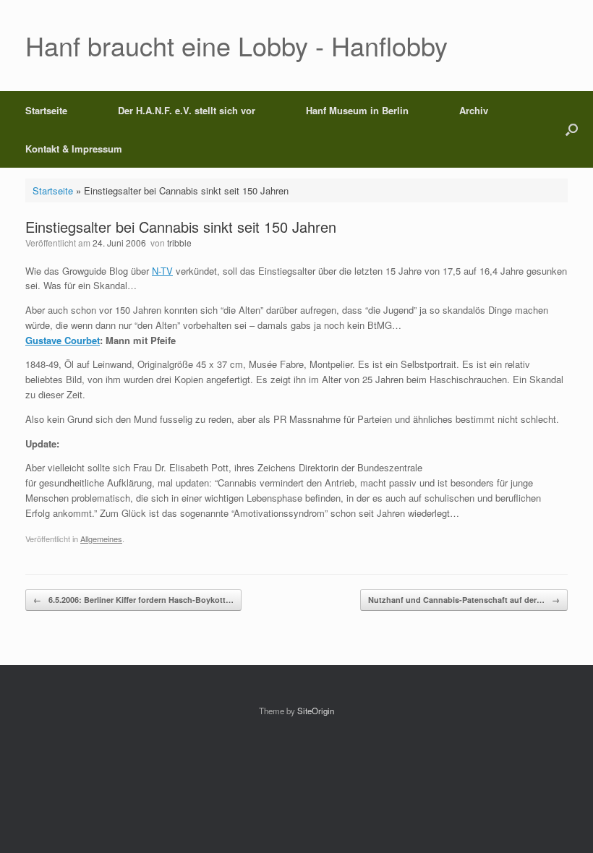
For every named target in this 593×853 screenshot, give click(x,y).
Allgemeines (101, 538)
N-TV (162, 271)
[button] (571, 129)
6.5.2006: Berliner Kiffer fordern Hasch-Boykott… (133, 599)
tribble (179, 242)
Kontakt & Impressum (73, 148)
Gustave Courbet (62, 340)
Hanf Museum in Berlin (357, 110)
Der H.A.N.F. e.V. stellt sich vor (186, 110)
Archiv (473, 110)
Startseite (46, 110)
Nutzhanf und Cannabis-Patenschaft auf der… (464, 599)
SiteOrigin (315, 710)
